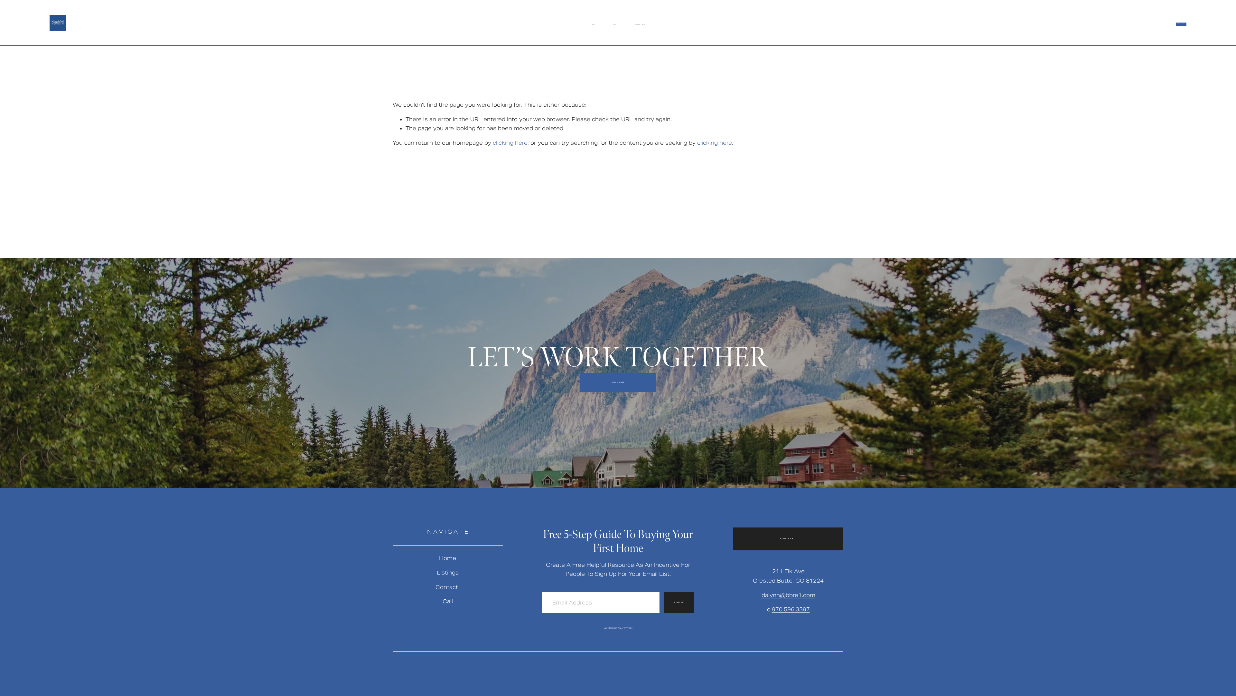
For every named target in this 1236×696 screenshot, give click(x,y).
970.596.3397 (791, 609)
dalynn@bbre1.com (788, 595)
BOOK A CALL (1181, 24)
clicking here (510, 143)
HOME (593, 24)
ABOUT (615, 24)
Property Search (640, 24)
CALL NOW (618, 382)
